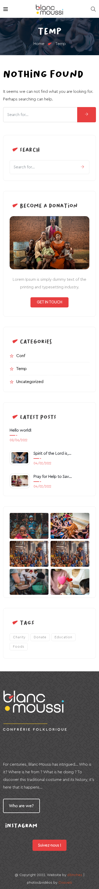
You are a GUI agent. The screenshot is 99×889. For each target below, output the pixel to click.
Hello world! (20, 430)
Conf (20, 356)
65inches (74, 875)
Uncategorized (29, 382)
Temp (21, 369)
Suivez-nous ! (49, 845)
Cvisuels (65, 882)
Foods (18, 646)
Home (39, 44)
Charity (19, 637)
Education (63, 637)
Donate (40, 637)
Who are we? (21, 806)
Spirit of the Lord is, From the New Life (53, 453)
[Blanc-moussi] (49, 9)
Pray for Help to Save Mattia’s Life (53, 477)
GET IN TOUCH (49, 302)
